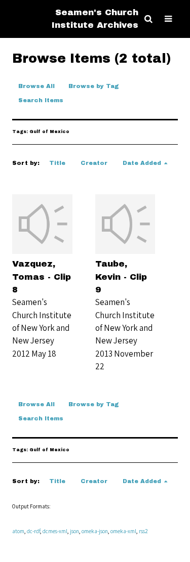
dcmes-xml (55, 531)
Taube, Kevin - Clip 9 (121, 276)
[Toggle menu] (168, 19)
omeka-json (95, 531)
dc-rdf (33, 531)
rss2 (143, 531)
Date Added (142, 163)
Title (57, 163)
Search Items (40, 100)
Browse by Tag (93, 86)
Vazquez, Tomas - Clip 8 (41, 276)
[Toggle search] (148, 19)
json (74, 531)
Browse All (36, 86)
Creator (94, 163)
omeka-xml (123, 531)
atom (18, 531)
